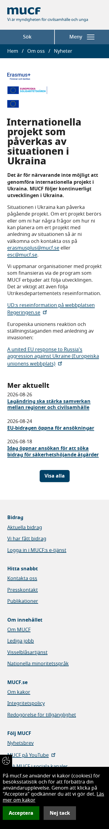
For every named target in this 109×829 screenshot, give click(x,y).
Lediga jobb (20, 641)
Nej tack (60, 813)
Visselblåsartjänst (27, 652)
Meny (75, 37)
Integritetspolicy (26, 703)
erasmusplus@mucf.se (33, 248)
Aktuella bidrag (24, 527)
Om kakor (18, 692)
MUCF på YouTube (28, 755)
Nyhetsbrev (20, 743)
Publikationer (22, 601)
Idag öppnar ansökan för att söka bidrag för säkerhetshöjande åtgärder (53, 451)
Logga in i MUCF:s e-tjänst (36, 550)
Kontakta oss (22, 578)
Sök (27, 37)
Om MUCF (19, 629)
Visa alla (55, 476)
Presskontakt (22, 590)
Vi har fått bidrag (26, 538)
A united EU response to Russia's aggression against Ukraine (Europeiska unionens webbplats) (53, 357)
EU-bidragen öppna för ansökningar (50, 428)
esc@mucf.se (22, 255)
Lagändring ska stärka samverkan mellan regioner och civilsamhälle (49, 404)
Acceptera (21, 813)
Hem (12, 51)
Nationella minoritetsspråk (38, 663)
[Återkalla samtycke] (6, 761)
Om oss (36, 51)
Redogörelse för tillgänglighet (41, 715)
